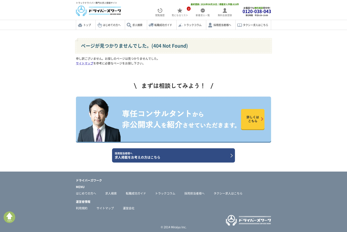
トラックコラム (193, 25)
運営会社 (128, 208)
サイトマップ (84, 63)
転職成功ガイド (163, 25)
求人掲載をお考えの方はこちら (137, 155)
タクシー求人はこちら (255, 25)
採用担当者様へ (222, 25)
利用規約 (81, 208)
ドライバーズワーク (89, 180)
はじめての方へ (112, 25)
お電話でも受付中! (257, 11)
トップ (87, 25)
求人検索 (137, 25)
